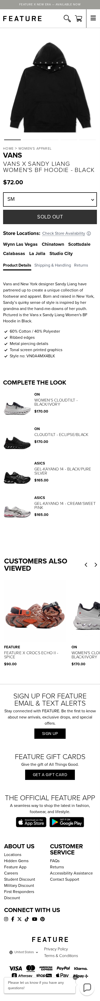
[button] (86, 565)
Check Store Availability (63, 233)
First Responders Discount (19, 894)
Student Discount (19, 879)
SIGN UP (50, 733)
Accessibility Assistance (71, 873)
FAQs (54, 860)
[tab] (18, 266)
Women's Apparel (35, 149)
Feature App (15, 867)
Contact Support (64, 879)
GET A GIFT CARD (50, 774)
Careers (11, 873)
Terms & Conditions (61, 955)
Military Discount (19, 885)
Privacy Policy (56, 949)
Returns (57, 867)
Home (8, 149)
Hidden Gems (16, 860)
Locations (12, 854)
